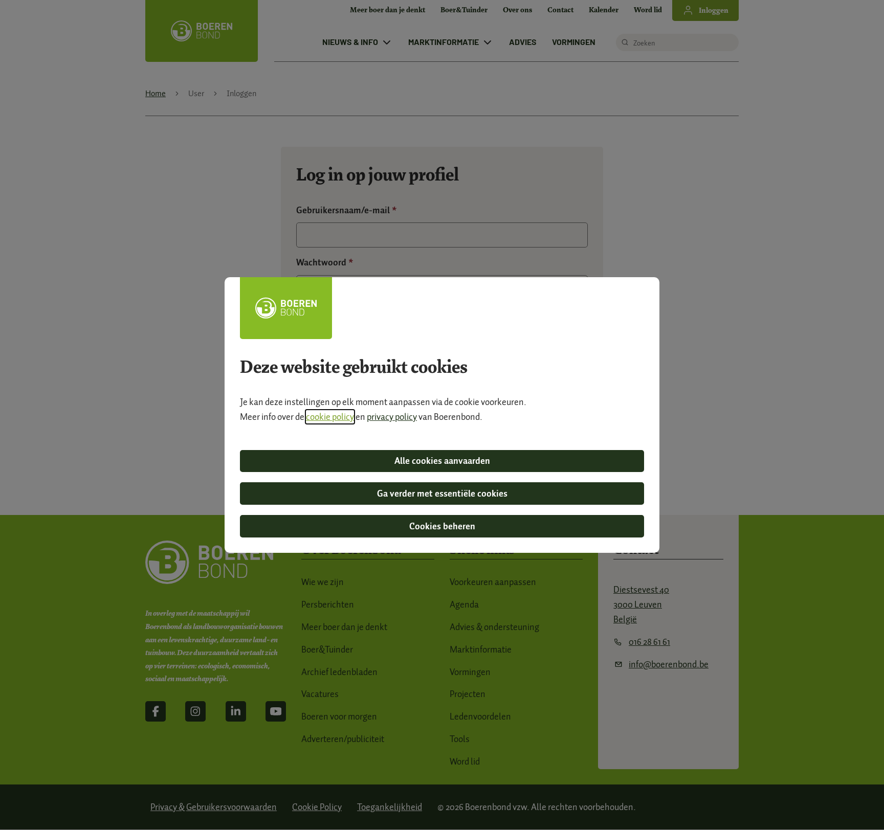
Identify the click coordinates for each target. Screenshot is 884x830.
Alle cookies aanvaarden (442, 460)
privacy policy (392, 416)
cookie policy (330, 416)
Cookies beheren (442, 526)
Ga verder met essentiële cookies (442, 493)
